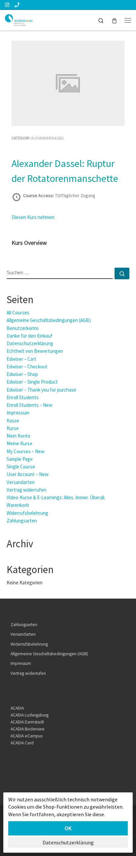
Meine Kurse (19, 443)
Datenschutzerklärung (30, 343)
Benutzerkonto (23, 328)
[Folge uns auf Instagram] (7, 5)
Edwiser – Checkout (27, 366)
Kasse (13, 420)
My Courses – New (26, 451)
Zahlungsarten (22, 520)
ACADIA (17, 708)
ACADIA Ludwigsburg (30, 715)
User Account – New (28, 474)
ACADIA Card (22, 743)
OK (68, 828)
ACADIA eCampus (27, 736)
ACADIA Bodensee (28, 729)
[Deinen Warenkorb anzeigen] (114, 20)
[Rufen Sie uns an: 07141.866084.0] (17, 5)
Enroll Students (23, 397)
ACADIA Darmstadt (27, 722)
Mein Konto (18, 436)
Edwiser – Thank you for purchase (41, 390)
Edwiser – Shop (22, 374)
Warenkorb (18, 505)
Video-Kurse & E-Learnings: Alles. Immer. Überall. (56, 497)
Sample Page (20, 459)
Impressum (18, 412)
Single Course (21, 466)
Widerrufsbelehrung (27, 513)
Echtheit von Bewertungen (35, 351)
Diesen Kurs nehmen (33, 217)
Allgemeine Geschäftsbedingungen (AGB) (49, 320)
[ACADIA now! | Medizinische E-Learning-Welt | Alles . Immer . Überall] (18, 19)
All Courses (18, 312)
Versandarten (21, 482)
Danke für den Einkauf (29, 336)
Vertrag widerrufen (26, 490)
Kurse (13, 428)
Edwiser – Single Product (32, 382)
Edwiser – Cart (21, 359)
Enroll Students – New (29, 405)
